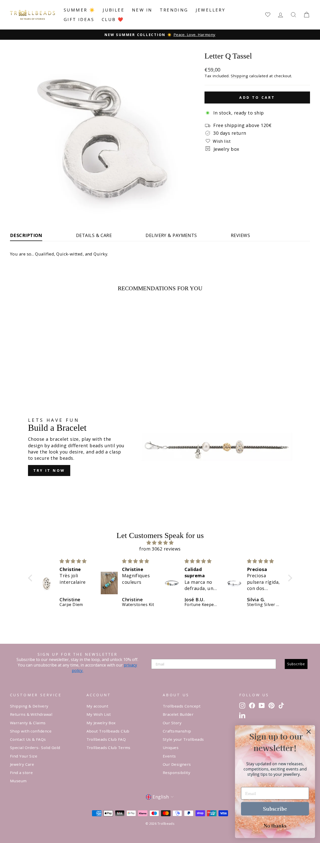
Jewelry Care (22, 764)
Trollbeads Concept (181, 706)
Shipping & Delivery (29, 706)
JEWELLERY (211, 10)
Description (26, 235)
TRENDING (174, 10)
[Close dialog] (308, 731)
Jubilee (113, 10)
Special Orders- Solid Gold (35, 747)
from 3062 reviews (160, 549)
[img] (160, 543)
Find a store (21, 772)
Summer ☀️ (79, 10)
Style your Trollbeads (183, 739)
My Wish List (98, 714)
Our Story (172, 722)
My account (97, 706)
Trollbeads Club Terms (108, 747)
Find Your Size (23, 756)
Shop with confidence (31, 731)
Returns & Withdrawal (31, 714)
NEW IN (142, 10)
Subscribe (296, 664)
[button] (31, 578)
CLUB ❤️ (113, 19)
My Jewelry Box (101, 722)
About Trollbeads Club (108, 731)
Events (169, 756)
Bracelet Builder (178, 714)
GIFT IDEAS (79, 19)
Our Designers (177, 764)
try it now (49, 470)
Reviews (240, 235)
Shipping (239, 75)
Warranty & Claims (28, 722)
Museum (18, 780)
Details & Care (94, 235)
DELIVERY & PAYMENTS (171, 235)
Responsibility (176, 772)
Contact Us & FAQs (28, 739)
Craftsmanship (177, 731)
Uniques (170, 747)
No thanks (275, 825)
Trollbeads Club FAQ (106, 739)
